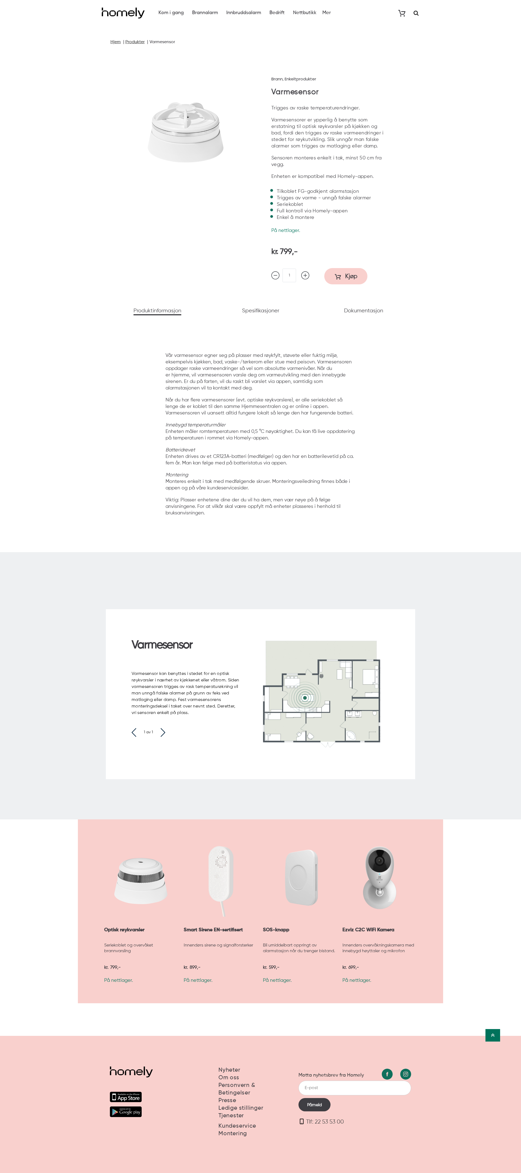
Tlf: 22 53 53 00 (325, 1122)
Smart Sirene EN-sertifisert (213, 929)
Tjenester (231, 1116)
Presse (227, 1100)
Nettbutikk (304, 12)
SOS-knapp (276, 929)
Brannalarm (205, 12)
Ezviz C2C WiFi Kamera (368, 929)
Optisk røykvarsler (124, 929)
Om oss (228, 1078)
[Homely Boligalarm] (123, 13)
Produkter (135, 42)
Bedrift (277, 12)
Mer (326, 12)
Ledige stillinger (240, 1108)
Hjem (115, 42)
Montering (232, 1134)
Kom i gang (171, 12)
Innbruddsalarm (243, 12)
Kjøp (350, 276)
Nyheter (229, 1070)
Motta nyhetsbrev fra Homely (331, 1075)
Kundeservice (237, 1126)
